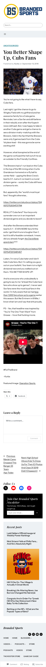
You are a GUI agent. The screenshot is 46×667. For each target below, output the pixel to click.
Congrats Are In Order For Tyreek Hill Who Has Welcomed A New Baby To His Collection (23, 600)
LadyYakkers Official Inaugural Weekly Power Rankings (21, 534)
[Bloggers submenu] (31, 637)
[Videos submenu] (10, 644)
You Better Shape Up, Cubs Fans (22, 54)
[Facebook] (21, 488)
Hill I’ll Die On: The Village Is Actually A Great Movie (20, 583)
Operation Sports (27, 383)
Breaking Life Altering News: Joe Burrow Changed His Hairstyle (22, 591)
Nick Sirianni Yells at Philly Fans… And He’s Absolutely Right (22, 542)
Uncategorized (11, 46)
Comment (34, 438)
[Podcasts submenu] (25, 644)
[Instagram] (29, 488)
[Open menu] (4, 34)
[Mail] (41, 634)
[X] (5, 488)
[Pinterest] (29, 634)
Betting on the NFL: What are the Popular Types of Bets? (23, 610)
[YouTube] (13, 488)
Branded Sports (13, 628)
